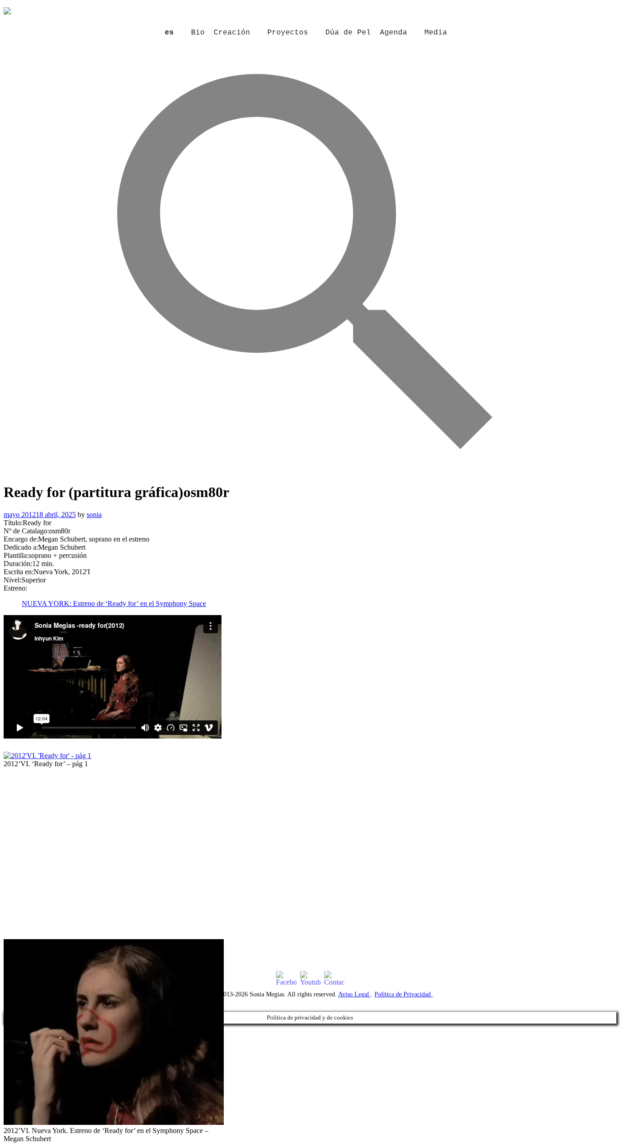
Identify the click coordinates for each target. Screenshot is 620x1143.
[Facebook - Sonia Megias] (286, 978)
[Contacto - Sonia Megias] (334, 978)
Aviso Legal (354, 994)
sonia (94, 514)
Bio (198, 33)
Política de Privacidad (403, 994)
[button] (310, 468)
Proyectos (287, 33)
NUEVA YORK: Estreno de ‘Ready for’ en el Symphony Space (114, 603)
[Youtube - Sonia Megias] (310, 978)
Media (435, 33)
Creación (232, 33)
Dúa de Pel (348, 33)
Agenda (393, 33)
